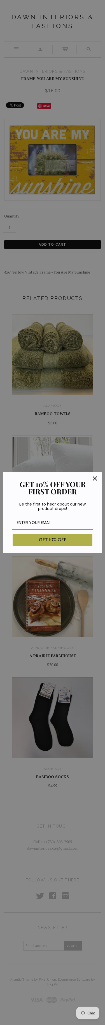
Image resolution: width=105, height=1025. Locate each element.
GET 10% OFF (52, 539)
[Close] (95, 478)
